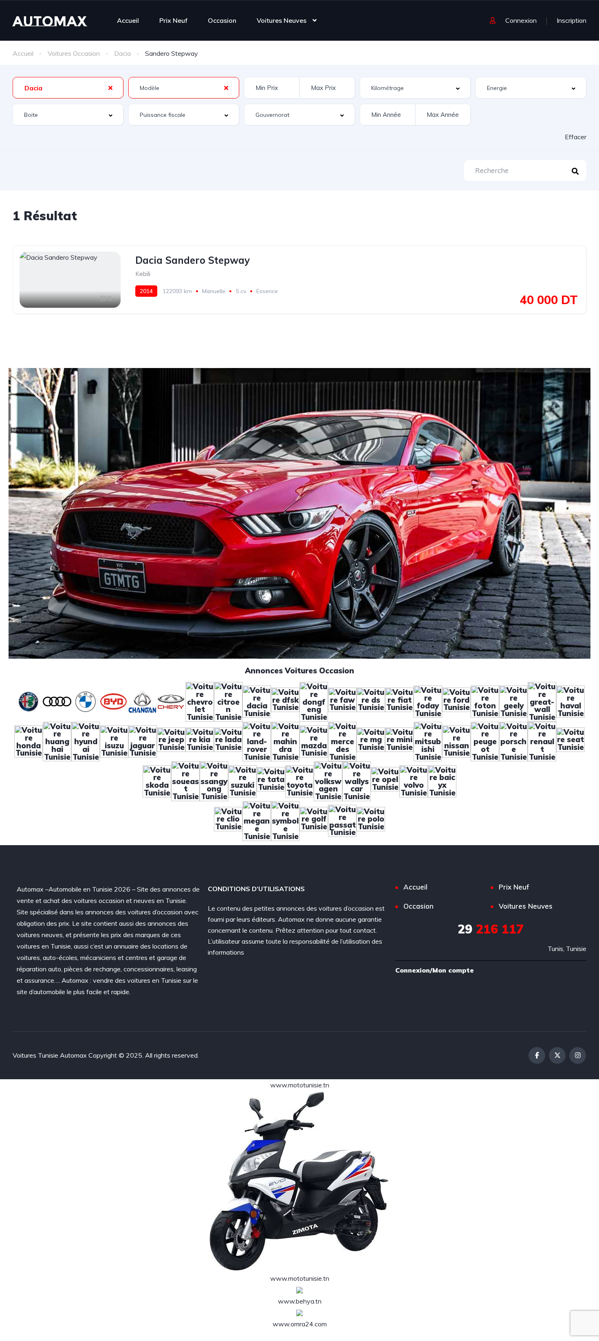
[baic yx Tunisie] (442, 780)
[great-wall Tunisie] (542, 701)
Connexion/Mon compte (434, 970)
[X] (557, 1055)
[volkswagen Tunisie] (328, 780)
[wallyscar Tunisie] (356, 780)
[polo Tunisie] (371, 820)
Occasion (222, 20)
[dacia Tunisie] (256, 701)
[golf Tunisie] (314, 820)
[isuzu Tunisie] (114, 740)
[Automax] (49, 20)
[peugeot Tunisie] (485, 740)
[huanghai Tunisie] (57, 740)
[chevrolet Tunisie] (199, 701)
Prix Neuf (173, 20)
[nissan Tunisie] (456, 740)
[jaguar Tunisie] (142, 740)
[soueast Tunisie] (185, 780)
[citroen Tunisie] (228, 701)
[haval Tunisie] (570, 701)
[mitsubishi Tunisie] (428, 740)
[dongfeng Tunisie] (314, 701)
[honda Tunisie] (28, 740)
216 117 (491, 929)
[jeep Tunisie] (171, 740)
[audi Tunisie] (57, 701)
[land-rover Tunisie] (256, 740)
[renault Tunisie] (542, 740)
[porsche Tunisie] (513, 740)
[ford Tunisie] (456, 701)
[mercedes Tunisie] (342, 740)
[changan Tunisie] (142, 701)
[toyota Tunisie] (299, 780)
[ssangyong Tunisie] (214, 780)
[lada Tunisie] (228, 740)
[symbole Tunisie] (285, 820)
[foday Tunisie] (428, 701)
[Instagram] (577, 1055)
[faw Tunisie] (342, 701)
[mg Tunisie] (371, 740)
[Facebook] (537, 1055)
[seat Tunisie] (570, 740)
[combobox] (68, 88)
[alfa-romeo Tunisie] (28, 701)
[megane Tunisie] (256, 820)
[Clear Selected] (110, 87)
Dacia (122, 53)
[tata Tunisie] (271, 780)
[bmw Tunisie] (85, 701)
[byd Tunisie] (114, 701)
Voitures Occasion (74, 53)
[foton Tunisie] (485, 701)
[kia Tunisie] (199, 740)
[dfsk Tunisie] (285, 701)
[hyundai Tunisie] (85, 740)
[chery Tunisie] (171, 701)
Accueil (128, 20)
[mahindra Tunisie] (285, 740)
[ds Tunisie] (371, 701)
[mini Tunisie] (399, 740)
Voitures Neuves (281, 20)
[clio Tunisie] (228, 820)
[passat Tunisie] (342, 820)
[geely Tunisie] (513, 701)
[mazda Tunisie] (314, 740)
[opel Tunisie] (385, 780)
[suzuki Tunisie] (242, 780)
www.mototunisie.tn (299, 1085)
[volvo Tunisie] (413, 780)
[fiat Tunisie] (399, 701)
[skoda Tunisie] (157, 780)
